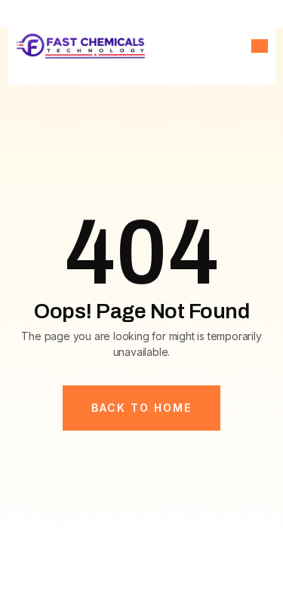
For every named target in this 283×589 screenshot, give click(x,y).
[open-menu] (259, 46)
